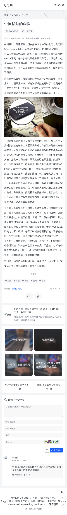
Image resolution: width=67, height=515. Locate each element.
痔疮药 (15, 457)
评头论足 (16, 14)
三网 (9, 280)
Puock (39, 508)
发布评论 (57, 450)
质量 (26, 280)
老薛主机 (52, 501)
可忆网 (31, 501)
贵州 (35, 280)
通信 (43, 280)
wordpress (39, 504)
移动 (17, 280)
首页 (6, 14)
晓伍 (45, 308)
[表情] (47, 450)
